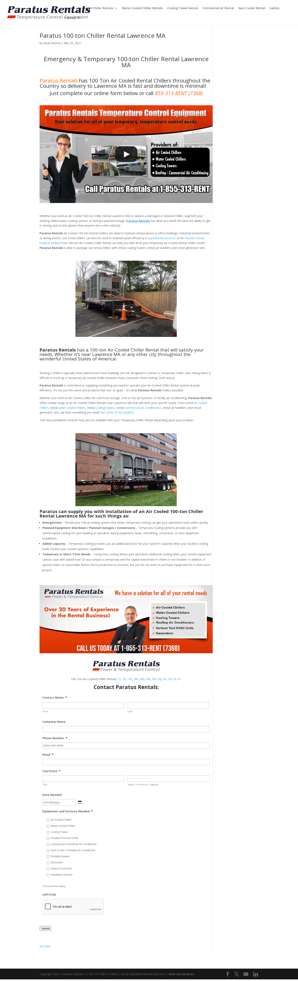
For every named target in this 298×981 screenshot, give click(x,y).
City (45, 784)
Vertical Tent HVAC (61, 868)
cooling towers (105, 408)
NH (154, 679)
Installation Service (62, 874)
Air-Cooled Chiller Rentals (95, 8)
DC (125, 679)
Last (130, 711)
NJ (159, 679)
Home (68, 8)
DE (130, 679)
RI (175, 679)
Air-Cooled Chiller (61, 819)
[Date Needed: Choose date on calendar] (80, 802)
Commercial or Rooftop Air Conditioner (74, 844)
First (45, 711)
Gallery (275, 8)
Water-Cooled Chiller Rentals (142, 8)
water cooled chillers (71, 408)
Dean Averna (51, 43)
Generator (57, 862)
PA (170, 679)
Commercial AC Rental (218, 8)
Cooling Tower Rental (182, 8)
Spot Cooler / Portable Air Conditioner (73, 850)
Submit (45, 928)
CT (119, 679)
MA (136, 679)
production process (163, 238)
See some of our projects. (117, 412)
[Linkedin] (256, 974)
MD (142, 679)
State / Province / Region (143, 784)
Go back (45, 946)
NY (165, 679)
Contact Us (72, 18)
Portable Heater (60, 856)
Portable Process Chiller (65, 838)
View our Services (181, 974)
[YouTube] (246, 974)
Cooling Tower (59, 832)
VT (179, 679)
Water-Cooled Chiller (63, 826)
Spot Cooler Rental (251, 8)
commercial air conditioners (143, 408)
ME (148, 679)
